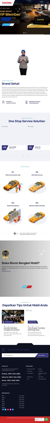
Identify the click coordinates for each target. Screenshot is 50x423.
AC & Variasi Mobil (42, 379)
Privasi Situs (29, 371)
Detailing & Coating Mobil (42, 374)
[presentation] (23, 156)
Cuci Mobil (40, 371)
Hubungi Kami (30, 376)
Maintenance (12, 148)
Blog (6, 326)
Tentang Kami (30, 373)
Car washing (37, 148)
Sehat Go (38, 147)
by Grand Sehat (12, 326)
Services (40, 369)
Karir (28, 379)
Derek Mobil (12, 147)
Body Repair (40, 376)
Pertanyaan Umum (31, 369)
